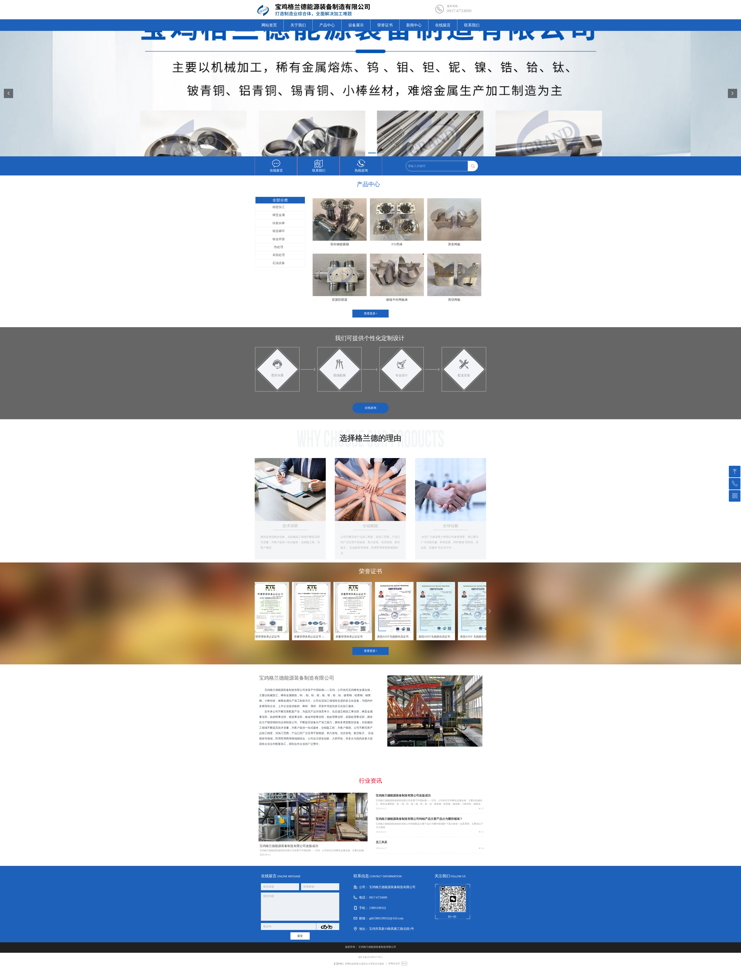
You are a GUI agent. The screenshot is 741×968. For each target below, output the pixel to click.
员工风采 (381, 842)
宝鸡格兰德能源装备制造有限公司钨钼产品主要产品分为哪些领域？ (419, 818)
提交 (300, 935)
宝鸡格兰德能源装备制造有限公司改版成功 (403, 795)
